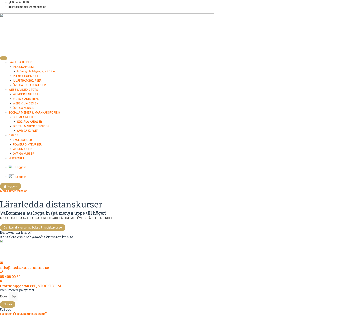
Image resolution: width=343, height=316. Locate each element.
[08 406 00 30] (1, 272)
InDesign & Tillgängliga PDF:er (36, 71)
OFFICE (13, 135)
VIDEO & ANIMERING (26, 99)
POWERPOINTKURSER (27, 144)
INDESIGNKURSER (24, 67)
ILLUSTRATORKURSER (27, 80)
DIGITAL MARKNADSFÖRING (31, 126)
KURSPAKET (16, 158)
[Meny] (3, 58)
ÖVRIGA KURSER (23, 108)
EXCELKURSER (22, 140)
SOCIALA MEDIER (24, 117)
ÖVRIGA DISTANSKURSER (29, 85)
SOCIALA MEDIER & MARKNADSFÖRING (34, 112)
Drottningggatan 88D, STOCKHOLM (30, 286)
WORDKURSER (22, 149)
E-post (4, 296)
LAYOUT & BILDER (20, 62)
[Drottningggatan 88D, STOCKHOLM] (1, 281)
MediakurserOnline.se (13, 191)
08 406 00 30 (10, 276)
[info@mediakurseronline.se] (1, 262)
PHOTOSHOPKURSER (27, 76)
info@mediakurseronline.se (24, 267)
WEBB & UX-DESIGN (25, 103)
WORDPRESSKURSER (27, 94)
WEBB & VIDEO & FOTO (23, 89)
